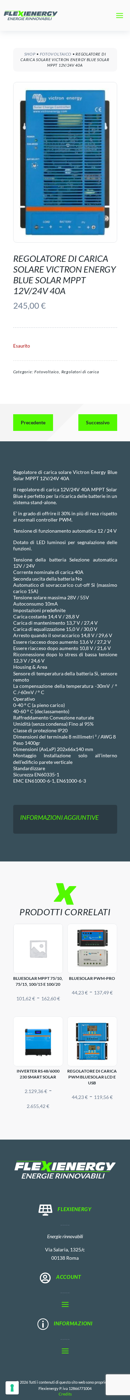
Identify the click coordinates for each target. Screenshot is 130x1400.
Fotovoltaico (55, 54)
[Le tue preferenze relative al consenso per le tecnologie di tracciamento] (12, 1387)
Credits (65, 1394)
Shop (30, 54)
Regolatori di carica (80, 371)
